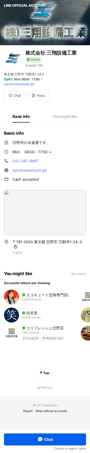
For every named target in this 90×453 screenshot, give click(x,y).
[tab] (21, 117)
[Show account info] (33, 60)
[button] (38, 95)
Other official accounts (51, 411)
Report (27, 411)
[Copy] (15, 246)
